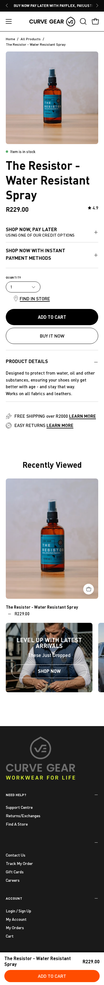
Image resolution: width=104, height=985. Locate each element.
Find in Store (35, 298)
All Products (31, 39)
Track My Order (19, 863)
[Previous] (7, 5)
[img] (93, 208)
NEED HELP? (16, 795)
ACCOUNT (14, 898)
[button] (83, 21)
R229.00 (22, 613)
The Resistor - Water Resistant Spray (42, 607)
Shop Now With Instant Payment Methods (35, 254)
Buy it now (52, 335)
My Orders (15, 927)
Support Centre (19, 807)
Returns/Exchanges (23, 815)
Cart (10, 936)
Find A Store (17, 824)
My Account (16, 919)
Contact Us (15, 855)
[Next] (97, 5)
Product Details (27, 361)
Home (10, 39)
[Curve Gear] (52, 21)
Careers (13, 879)
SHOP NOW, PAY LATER (40, 231)
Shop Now (49, 671)
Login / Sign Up (18, 910)
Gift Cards (15, 871)
